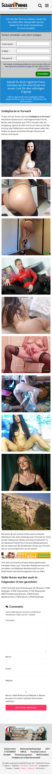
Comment (10, 620)
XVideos (30, 768)
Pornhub (24, 766)
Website (9, 680)
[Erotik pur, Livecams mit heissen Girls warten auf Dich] (26, 558)
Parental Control (38, 752)
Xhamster (33, 766)
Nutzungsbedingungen (30, 749)
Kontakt (7, 755)
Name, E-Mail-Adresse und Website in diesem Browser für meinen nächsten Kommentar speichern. (25, 698)
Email (9, 669)
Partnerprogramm (23, 755)
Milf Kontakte (42, 755)
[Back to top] (47, 768)
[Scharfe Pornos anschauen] (14, 5)
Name (9, 657)
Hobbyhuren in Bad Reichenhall (26, 758)
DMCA (23, 752)
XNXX (23, 768)
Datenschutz (10, 749)
